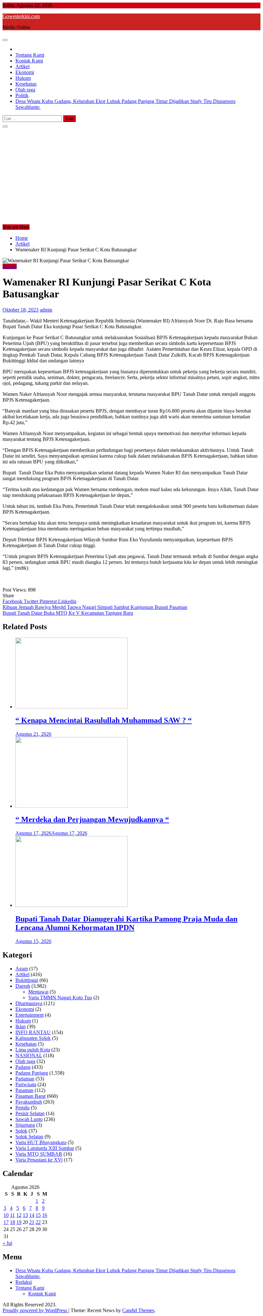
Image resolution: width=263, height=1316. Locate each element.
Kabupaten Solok (33, 1038)
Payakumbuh (28, 1102)
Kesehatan (26, 84)
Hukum (23, 78)
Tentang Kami (29, 55)
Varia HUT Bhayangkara (40, 1142)
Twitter (31, 601)
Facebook (13, 601)
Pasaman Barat (30, 1096)
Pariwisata (25, 1084)
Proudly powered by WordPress (35, 1310)
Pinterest (48, 601)
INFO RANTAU (33, 1032)
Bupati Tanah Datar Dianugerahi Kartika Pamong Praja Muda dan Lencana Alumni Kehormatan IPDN (126, 923)
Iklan (20, 1026)
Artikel (22, 66)
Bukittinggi (26, 980)
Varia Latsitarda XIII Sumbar (44, 1148)
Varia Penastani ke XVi (39, 1159)
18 (12, 1222)
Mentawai (38, 991)
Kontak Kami (29, 60)
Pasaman (24, 1090)
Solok (21, 1131)
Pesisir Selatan (30, 1113)
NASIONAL (28, 1055)
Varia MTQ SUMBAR (38, 1154)
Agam (21, 968)
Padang (22, 1067)
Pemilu (22, 1107)
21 (31, 1222)
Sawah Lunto (29, 1119)
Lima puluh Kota (32, 1049)
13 (25, 1215)
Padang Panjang (31, 1073)
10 (6, 1215)
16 (44, 1215)
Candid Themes (138, 1310)
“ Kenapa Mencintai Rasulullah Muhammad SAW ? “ (103, 720)
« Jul (7, 1243)
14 (31, 1215)
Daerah (22, 986)
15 (38, 1215)
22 (38, 1222)
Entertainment (29, 1015)
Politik (22, 95)
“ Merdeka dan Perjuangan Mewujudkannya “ (92, 819)
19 (18, 1222)
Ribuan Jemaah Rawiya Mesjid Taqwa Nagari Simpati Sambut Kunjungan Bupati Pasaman (95, 607)
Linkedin (67, 601)
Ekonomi (24, 72)
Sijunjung (25, 1125)
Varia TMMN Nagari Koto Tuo (60, 997)
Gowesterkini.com (21, 16)
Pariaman (24, 1078)
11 (12, 1215)
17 (6, 1222)
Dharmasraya (28, 1003)
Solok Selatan (29, 1136)
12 (18, 1215)
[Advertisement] (131, 176)
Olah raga (25, 89)
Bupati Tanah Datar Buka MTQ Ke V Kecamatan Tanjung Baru (68, 613)
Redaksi (23, 1282)
